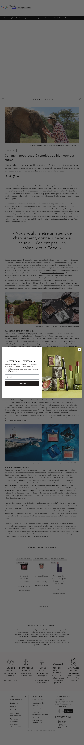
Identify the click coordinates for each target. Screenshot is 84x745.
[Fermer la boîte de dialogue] (79, 349)
